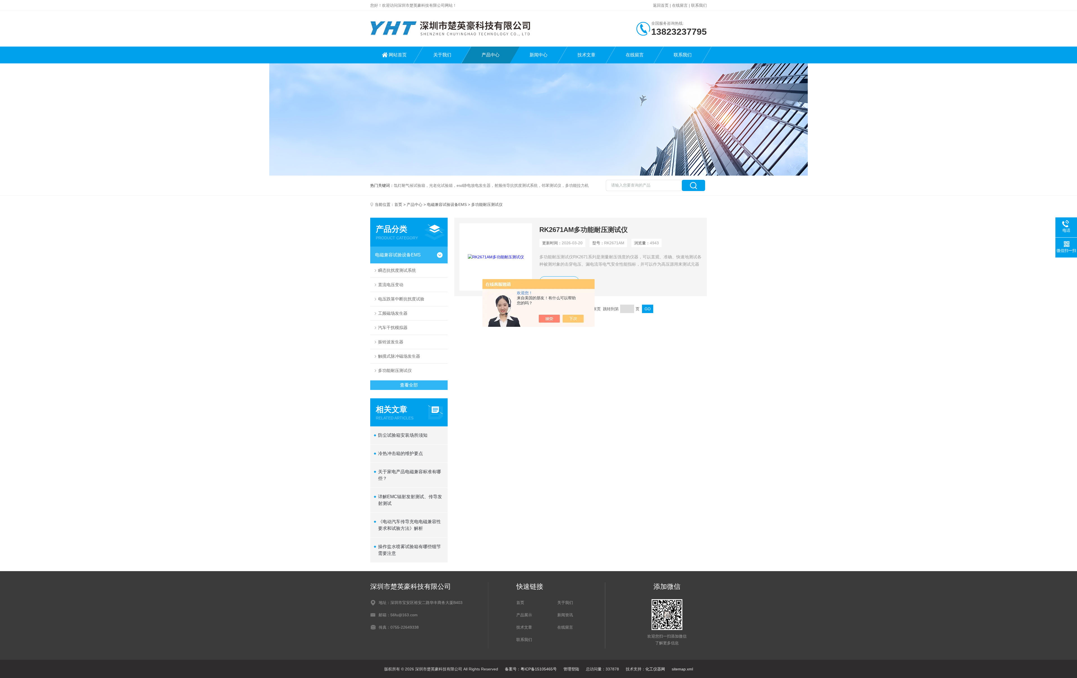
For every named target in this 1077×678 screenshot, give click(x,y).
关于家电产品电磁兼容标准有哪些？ (409, 475)
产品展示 (524, 615)
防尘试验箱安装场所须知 (402, 435)
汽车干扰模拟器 (393, 327)
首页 (398, 204)
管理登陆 (571, 669)
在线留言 (680, 5)
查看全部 (409, 385)
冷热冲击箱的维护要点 (400, 453)
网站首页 (398, 54)
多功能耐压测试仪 (395, 370)
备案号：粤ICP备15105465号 (531, 669)
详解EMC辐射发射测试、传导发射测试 (410, 500)
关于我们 (442, 54)
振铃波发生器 (390, 341)
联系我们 (699, 5)
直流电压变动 (390, 284)
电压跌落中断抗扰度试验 (401, 299)
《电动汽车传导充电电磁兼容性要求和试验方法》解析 (409, 525)
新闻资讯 (565, 615)
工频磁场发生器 (393, 313)
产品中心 (491, 54)
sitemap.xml (682, 669)
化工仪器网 (655, 669)
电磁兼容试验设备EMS (447, 204)
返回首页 (661, 5)
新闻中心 (538, 54)
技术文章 (586, 54)
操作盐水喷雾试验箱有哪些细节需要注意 (409, 550)
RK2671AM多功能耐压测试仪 (583, 229)
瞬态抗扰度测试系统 (397, 270)
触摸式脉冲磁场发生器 (399, 356)
